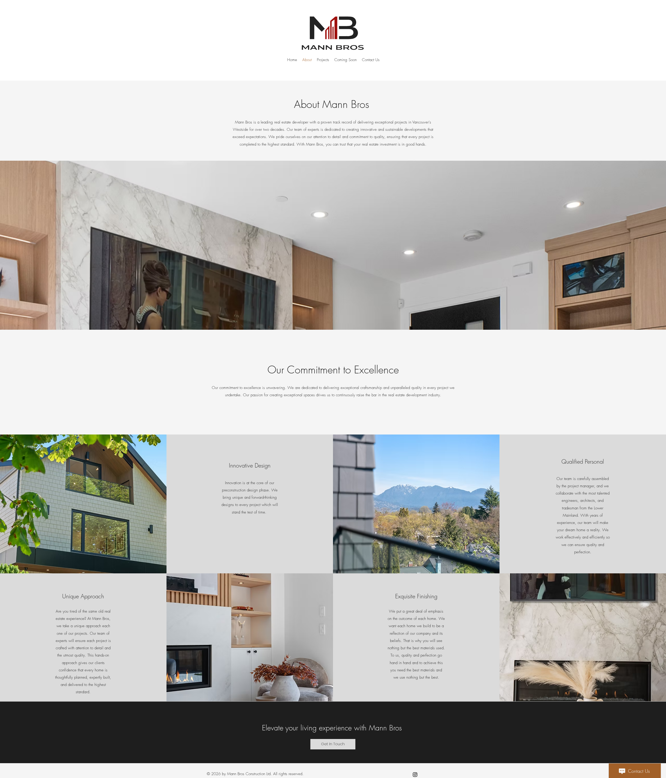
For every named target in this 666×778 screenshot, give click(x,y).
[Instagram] (415, 774)
